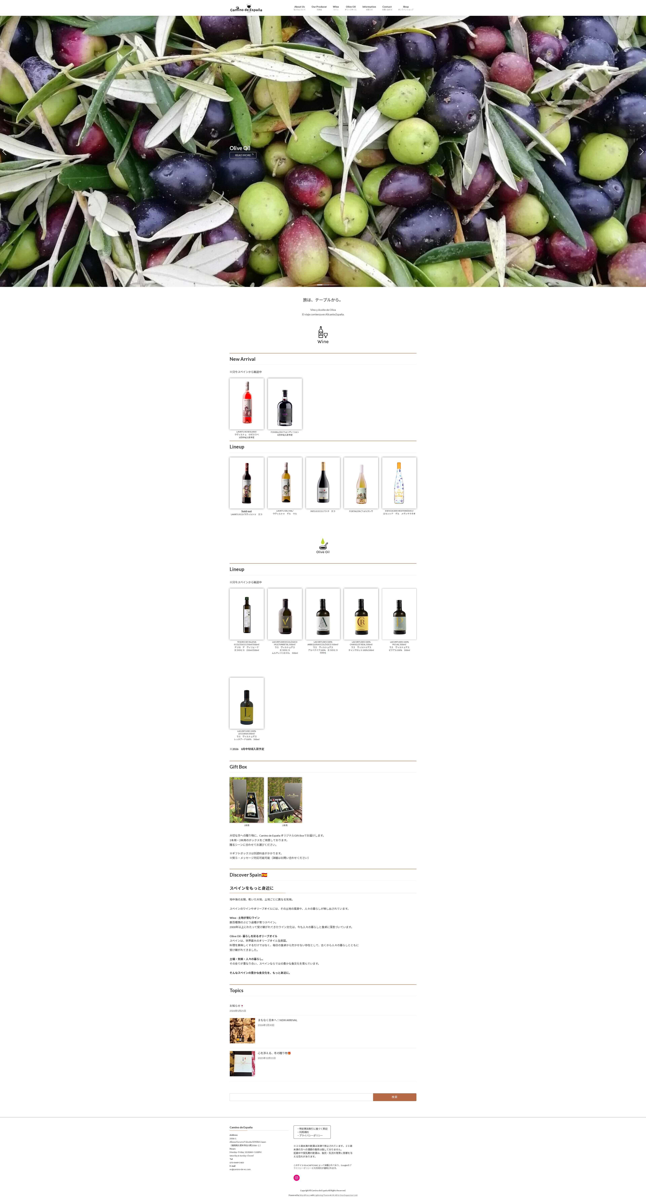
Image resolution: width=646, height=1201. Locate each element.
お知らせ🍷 (237, 1005)
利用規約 (318, 1168)
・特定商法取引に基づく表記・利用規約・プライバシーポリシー (312, 1132)
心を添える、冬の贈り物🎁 (274, 1053)
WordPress (305, 1195)
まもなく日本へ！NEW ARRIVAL (277, 1020)
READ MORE (243, 155)
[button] (319, 284)
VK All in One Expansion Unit (344, 1195)
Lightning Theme (322, 1195)
